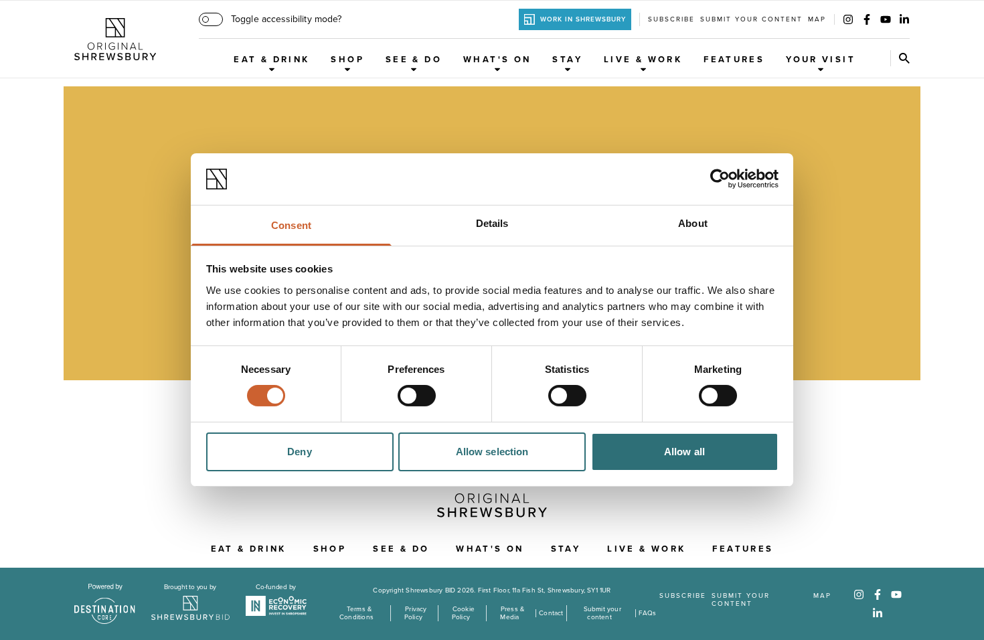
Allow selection (492, 451)
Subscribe (671, 19)
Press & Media (512, 613)
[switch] (417, 395)
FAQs (648, 613)
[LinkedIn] (904, 19)
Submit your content (751, 19)
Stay (567, 59)
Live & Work (643, 59)
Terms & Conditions (356, 613)
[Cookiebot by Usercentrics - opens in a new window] (719, 179)
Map (817, 19)
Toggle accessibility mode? (286, 19)
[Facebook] (867, 19)
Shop (347, 59)
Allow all (684, 451)
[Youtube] (885, 19)
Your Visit (820, 59)
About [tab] (693, 223)
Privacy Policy (415, 613)
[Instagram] (848, 19)
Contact (551, 613)
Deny (299, 451)
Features (734, 59)
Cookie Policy (463, 613)
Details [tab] (492, 223)
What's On (497, 59)
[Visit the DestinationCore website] (104, 604)
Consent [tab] (291, 225)
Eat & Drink (271, 59)
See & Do (414, 59)
